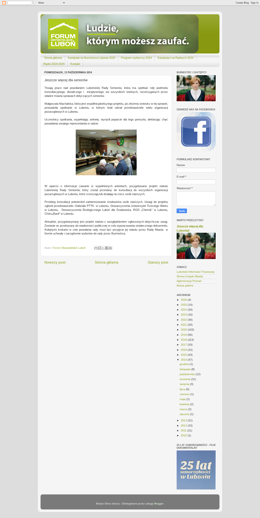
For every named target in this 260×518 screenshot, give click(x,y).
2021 (184, 324)
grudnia (185, 364)
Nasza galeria (185, 285)
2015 (184, 354)
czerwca (185, 394)
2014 (184, 359)
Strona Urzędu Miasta (190, 276)
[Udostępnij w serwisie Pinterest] (110, 248)
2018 (184, 339)
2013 (184, 420)
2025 (184, 304)
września (185, 379)
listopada (185, 369)
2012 (184, 425)
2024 (184, 309)
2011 (184, 430)
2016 (184, 349)
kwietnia (185, 404)
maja (183, 399)
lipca (183, 389)
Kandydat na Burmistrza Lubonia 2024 (91, 57)
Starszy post (158, 262)
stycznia (185, 414)
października (188, 374)
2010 (184, 435)
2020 (184, 329)
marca (184, 409)
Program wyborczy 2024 (136, 57)
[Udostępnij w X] (103, 248)
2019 (184, 334)
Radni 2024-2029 (54, 63)
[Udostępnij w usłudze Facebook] (107, 248)
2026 (184, 299)
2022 (184, 319)
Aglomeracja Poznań (189, 281)
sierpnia (185, 384)
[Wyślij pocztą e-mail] (96, 248)
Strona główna (53, 57)
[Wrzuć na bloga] (99, 248)
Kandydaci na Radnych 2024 (175, 57)
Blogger (158, 503)
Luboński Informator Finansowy (196, 271)
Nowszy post (54, 262)
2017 (184, 344)
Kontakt (75, 63)
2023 (184, 314)
